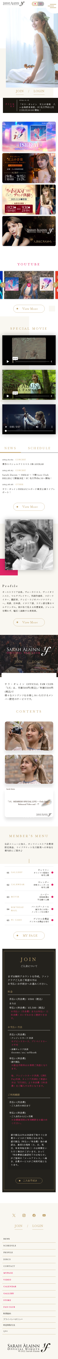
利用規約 (7, 1314)
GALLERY (8, 1294)
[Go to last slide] (3, 285)
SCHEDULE (9, 1246)
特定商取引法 (9, 1325)
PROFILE (8, 1253)
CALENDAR (9, 1287)
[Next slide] (55, 285)
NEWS (6, 1239)
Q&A (5, 1331)
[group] (29, 285)
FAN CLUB (9, 1307)
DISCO (7, 1260)
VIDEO (7, 1280)
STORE (7, 1301)
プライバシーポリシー (13, 1319)
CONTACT (9, 1266)
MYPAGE (8, 1273)
